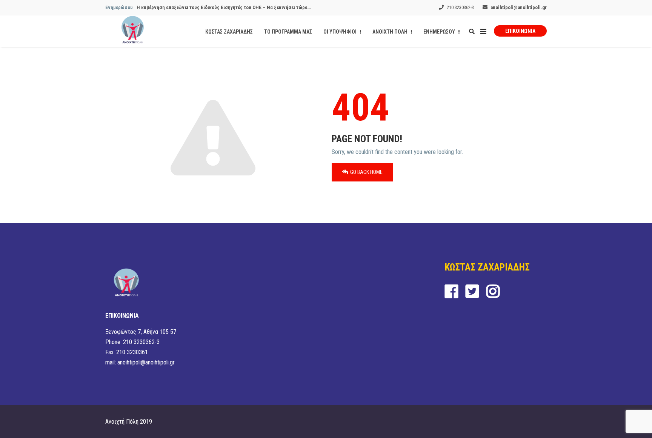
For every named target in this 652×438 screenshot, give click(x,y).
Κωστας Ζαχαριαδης (229, 32)
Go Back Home (366, 172)
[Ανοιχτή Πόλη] (132, 31)
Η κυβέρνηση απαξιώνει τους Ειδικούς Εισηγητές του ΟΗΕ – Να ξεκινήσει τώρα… (224, 7)
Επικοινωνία (520, 31)
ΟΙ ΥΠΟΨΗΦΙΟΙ (340, 32)
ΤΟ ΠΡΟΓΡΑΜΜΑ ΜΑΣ (288, 32)
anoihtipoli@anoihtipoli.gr (519, 7)
